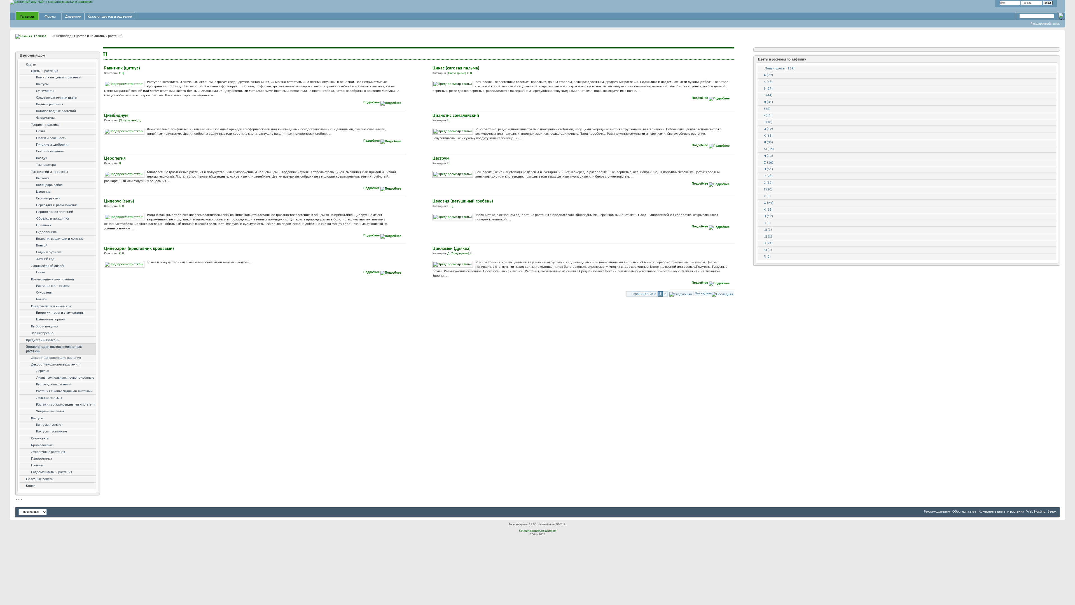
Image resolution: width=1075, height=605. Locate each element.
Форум (50, 16)
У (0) (767, 196)
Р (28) (768, 176)
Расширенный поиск (1045, 23)
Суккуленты (45, 91)
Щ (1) (768, 236)
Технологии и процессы (49, 172)
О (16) (768, 162)
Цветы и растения (44, 71)
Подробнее (371, 102)
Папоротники (41, 458)
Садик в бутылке (49, 252)
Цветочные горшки (50, 319)
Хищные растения (50, 411)
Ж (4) (768, 115)
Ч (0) (767, 223)
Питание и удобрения (52, 144)
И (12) (768, 129)
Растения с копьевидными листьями (64, 391)
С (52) (768, 183)
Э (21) (768, 243)
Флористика (45, 118)
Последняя (703, 293)
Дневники (73, 16)
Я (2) (767, 257)
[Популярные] (456, 73)
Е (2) (767, 109)
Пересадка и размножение (57, 205)
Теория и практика (45, 125)
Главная (27, 16)
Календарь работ (49, 185)
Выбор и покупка (44, 326)
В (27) (768, 88)
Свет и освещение (50, 151)
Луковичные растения (48, 452)
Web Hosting (1035, 511)
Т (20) (768, 189)
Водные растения (49, 104)
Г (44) (768, 95)
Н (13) (768, 156)
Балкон (41, 299)
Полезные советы (39, 479)
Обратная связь (964, 511)
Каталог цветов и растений (110, 16)
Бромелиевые (42, 445)
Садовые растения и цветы (56, 97)
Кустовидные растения (53, 384)
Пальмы (37, 465)
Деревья (42, 371)
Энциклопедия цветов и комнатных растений (54, 349)
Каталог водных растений (56, 111)
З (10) (768, 122)
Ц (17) (768, 216)
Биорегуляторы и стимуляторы (60, 313)
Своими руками (48, 198)
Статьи (31, 64)
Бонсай (41, 245)
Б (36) (768, 82)
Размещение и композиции (52, 279)
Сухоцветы (44, 292)
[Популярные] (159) (779, 68)
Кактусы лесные (48, 425)
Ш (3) (768, 230)
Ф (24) (768, 203)
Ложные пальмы (49, 398)
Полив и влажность (51, 138)
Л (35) (768, 142)
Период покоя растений (54, 212)
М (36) (769, 149)
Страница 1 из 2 (644, 294)
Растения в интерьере (52, 286)
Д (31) (768, 102)
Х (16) (768, 209)
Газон (40, 272)
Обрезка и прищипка (52, 218)
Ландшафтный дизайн (48, 266)
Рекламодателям (937, 511)
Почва (40, 131)
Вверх (1052, 511)
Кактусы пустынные (51, 431)
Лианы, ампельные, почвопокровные (65, 378)
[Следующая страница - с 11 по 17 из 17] (680, 293)
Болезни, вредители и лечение (59, 239)
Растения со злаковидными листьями (65, 404)
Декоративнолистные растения (55, 364)
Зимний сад (45, 259)
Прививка (43, 225)
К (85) (768, 136)
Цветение (43, 192)
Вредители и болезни (42, 340)
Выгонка (42, 178)
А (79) (768, 75)
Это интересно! (43, 333)
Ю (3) (768, 250)
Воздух (41, 158)
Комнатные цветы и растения (58, 77)
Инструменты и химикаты (51, 306)
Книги (30, 486)
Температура (46, 165)
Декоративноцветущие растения (56, 358)
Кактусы (42, 84)
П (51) (768, 169)
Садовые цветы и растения (51, 472)
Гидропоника (46, 232)
